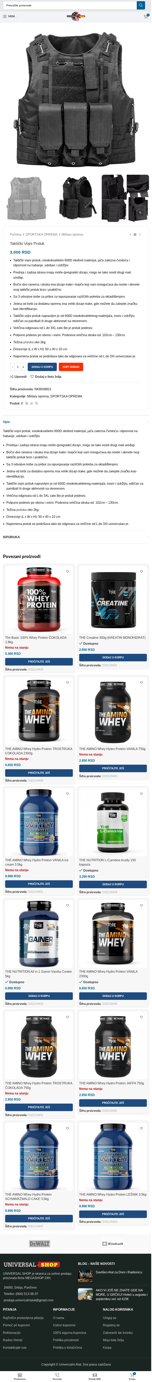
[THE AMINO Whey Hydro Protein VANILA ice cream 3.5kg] (38, 815)
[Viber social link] (36, 399)
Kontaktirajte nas (15, 1335)
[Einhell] (112, 1231)
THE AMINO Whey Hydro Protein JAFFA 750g (110, 1072)
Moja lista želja (111, 1327)
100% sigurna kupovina (68, 1320)
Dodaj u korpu (42, 363)
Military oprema (72, 230)
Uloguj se (107, 1305)
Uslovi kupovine (63, 1312)
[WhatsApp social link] (31, 399)
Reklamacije (12, 1320)
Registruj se (109, 1312)
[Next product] (136, 230)
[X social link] (26, 399)
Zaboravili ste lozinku (116, 1320)
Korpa (105, 1335)
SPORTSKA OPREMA (42, 230)
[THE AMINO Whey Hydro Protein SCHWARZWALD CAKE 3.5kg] (38, 1145)
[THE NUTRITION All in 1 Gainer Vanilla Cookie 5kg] (38, 925)
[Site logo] (75, 16)
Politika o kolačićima (66, 1335)
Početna (16, 230)
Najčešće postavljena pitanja (23, 1305)
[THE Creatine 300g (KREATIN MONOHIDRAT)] (111, 595)
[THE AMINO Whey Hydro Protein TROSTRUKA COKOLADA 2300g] (38, 705)
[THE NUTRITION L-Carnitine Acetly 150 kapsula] (111, 815)
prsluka (28, 338)
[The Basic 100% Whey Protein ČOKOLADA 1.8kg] (38, 595)
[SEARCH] (138, 5)
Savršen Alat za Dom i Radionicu (117, 1259)
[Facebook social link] (21, 399)
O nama (57, 1305)
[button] (111, 656)
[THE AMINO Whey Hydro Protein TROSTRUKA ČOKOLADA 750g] (38, 1035)
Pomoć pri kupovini (16, 1312)
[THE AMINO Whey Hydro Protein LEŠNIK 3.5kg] (111, 1145)
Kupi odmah (71, 363)
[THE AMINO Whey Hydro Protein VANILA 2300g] (111, 925)
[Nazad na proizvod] (132, 230)
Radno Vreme (12, 1327)
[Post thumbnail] (84, 1264)
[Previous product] (127, 230)
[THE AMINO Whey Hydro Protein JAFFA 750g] (111, 1035)
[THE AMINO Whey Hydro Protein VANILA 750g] (111, 705)
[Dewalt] (39, 1231)
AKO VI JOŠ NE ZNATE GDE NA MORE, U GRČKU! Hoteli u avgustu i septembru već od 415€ (119, 1282)
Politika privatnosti (65, 1327)
